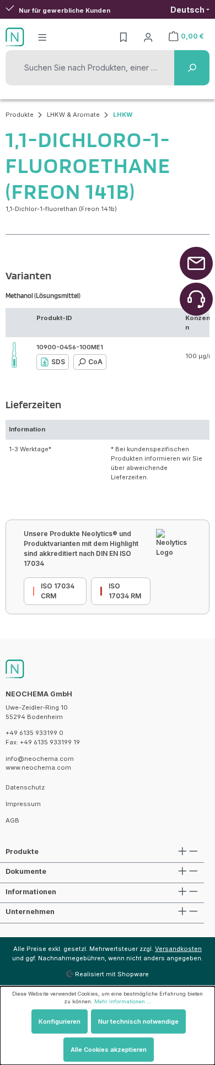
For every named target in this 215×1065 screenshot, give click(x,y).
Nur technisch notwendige (138, 1021)
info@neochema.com (40, 759)
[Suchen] (191, 67)
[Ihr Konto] (148, 37)
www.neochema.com (38, 767)
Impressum (23, 804)
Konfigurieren (59, 1021)
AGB (12, 820)
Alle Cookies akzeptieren (109, 1049)
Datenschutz (25, 787)
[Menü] (42, 37)
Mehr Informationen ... (123, 1001)
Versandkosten (178, 949)
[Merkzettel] (123, 37)
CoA (95, 362)
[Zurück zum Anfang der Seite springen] (196, 263)
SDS (58, 362)
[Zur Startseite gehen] (15, 37)
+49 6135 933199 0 (34, 733)
